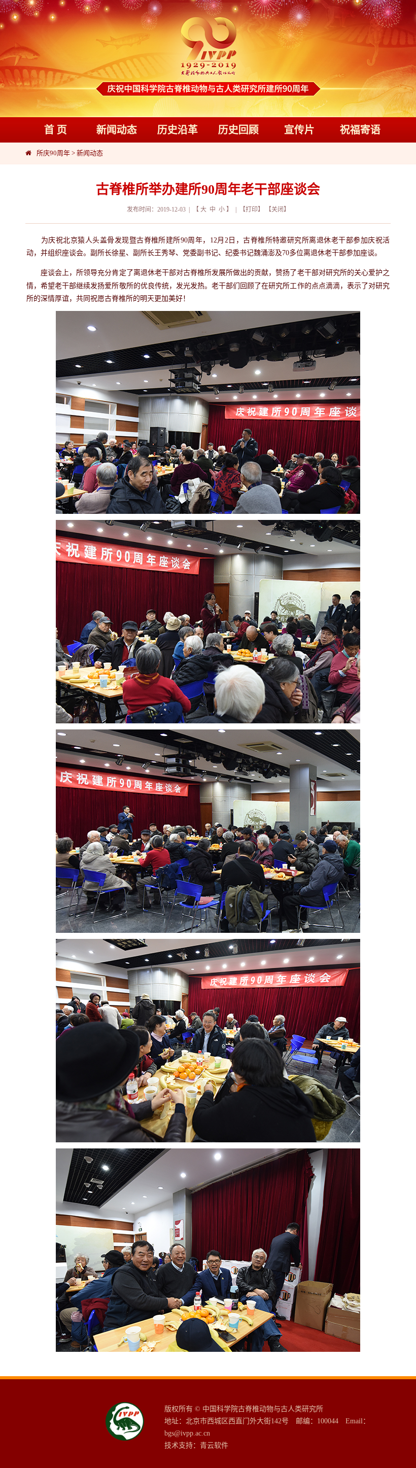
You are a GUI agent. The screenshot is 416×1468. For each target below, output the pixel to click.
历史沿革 (177, 129)
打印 (252, 209)
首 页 (55, 129)
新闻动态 (116, 129)
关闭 (277, 209)
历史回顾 (238, 129)
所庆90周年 (53, 153)
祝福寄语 (360, 129)
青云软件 (214, 1445)
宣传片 (299, 129)
